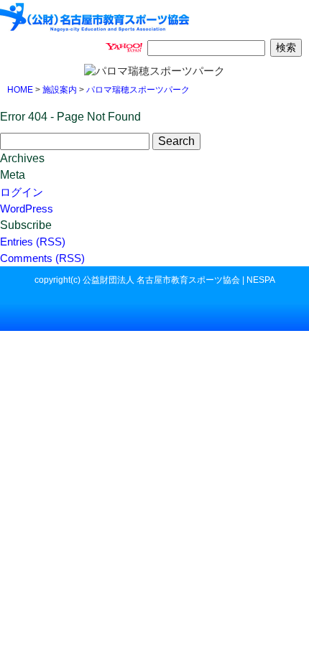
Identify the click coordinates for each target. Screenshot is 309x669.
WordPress (26, 208)
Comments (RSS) (42, 258)
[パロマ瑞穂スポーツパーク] (95, 15)
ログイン (21, 192)
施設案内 (59, 90)
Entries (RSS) (32, 241)
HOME (20, 90)
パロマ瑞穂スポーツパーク (138, 90)
